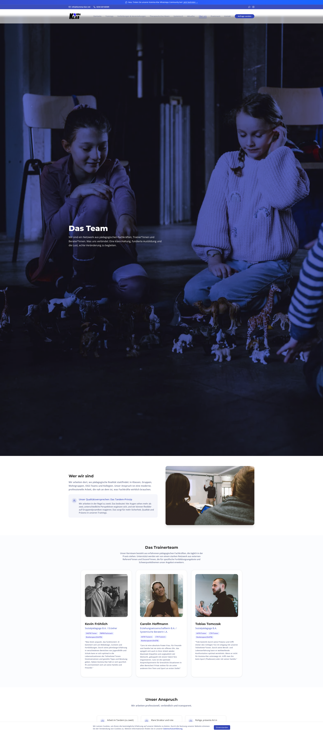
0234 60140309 (103, 7)
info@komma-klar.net (81, 7)
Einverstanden (222, 727)
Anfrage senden (244, 16)
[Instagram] (253, 7)
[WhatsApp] (249, 7)
